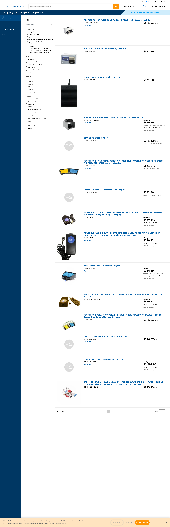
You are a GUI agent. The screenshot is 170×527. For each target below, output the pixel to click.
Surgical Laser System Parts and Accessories (40, 39)
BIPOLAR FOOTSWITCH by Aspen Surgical (102, 265)
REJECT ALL (129, 522)
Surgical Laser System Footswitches (39, 52)
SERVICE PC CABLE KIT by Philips (98, 138)
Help (155, 1)
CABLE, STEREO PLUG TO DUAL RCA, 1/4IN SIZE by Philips (108, 336)
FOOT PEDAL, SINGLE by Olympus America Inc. (104, 359)
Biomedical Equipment (33, 34)
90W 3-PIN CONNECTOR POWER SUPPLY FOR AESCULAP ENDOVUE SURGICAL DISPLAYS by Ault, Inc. (123, 295)
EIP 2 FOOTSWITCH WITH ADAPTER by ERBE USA (105, 48)
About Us (162, 1)
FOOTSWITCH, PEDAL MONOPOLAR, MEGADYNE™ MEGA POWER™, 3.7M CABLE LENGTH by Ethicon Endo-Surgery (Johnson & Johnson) (123, 316)
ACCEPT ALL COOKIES (142, 522)
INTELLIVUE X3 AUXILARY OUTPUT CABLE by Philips (106, 189)
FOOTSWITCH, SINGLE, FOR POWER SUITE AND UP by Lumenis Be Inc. (114, 117)
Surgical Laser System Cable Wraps (39, 48)
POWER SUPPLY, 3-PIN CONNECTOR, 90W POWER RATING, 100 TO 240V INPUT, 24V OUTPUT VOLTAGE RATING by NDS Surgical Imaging (124, 213)
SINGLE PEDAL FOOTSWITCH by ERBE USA (102, 77)
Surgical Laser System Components (38, 42)
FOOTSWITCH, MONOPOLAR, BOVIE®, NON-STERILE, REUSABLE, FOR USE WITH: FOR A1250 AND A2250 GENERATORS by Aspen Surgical (123, 162)
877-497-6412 (147, 1)
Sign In (154, 6)
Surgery (29, 37)
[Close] (167, 522)
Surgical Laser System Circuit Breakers (40, 50)
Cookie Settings (117, 522)
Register (162, 6)
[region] (85, 522)
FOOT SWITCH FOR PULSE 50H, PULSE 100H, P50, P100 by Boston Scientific (117, 20)
